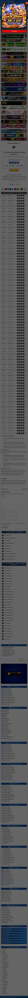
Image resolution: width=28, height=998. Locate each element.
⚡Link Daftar (14, 31)
